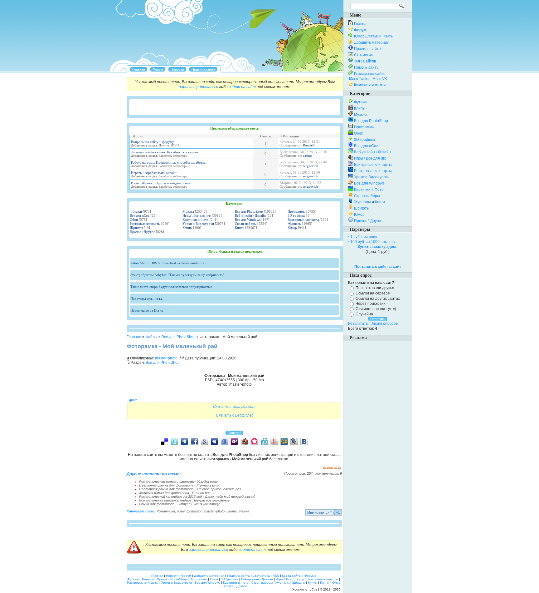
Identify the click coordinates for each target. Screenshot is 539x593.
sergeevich (310, 166)
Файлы (151, 337)
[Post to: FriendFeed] (224, 441)
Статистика (364, 55)
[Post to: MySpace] (214, 441)
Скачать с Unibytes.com (234, 406)
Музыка (188, 211)
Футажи (136, 211)
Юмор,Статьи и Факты (374, 36)
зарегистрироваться (198, 87)
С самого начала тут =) (376, 309)
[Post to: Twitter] (174, 441)
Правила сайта (367, 49)
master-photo (214, 511)
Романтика (166, 511)
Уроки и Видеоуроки (198, 223)
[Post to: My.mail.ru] (284, 441)
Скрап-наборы (245, 223)
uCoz (313, 589)
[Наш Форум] (157, 69)
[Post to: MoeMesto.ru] (264, 441)
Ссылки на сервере (373, 293)
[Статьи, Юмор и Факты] (177, 69)
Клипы (187, 228)
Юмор (292, 228)
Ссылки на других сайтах (378, 298)
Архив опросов (384, 323)
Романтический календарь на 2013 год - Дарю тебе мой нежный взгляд (197, 496)
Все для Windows (247, 219)
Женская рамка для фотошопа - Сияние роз (174, 493)
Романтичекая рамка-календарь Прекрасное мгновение (184, 500)
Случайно (364, 314)
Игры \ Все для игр (196, 215)
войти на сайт (242, 87)
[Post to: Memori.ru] (254, 441)
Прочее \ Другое (142, 232)
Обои (134, 219)
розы (181, 511)
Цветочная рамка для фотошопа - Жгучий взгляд (179, 485)
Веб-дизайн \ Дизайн (250, 215)
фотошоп (194, 511)
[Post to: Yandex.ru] (274, 441)
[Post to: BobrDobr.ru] (244, 441)
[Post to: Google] (204, 441)
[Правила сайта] (203, 69)
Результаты (358, 323)
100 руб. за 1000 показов (372, 242)
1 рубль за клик (363, 237)
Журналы (294, 223)
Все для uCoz (139, 215)
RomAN (309, 145)
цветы (231, 511)
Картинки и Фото (195, 219)
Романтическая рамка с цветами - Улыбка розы (178, 481)
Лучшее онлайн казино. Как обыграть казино (164, 152)
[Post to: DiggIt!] (184, 441)
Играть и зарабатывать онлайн (154, 173)
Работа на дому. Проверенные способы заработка (168, 162)
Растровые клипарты (145, 223)
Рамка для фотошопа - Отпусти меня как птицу (179, 504)
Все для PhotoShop (249, 211)
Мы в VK (379, 79)
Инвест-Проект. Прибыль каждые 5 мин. (161, 183)
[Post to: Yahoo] (234, 441)
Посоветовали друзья (375, 288)
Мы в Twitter (359, 79)
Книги (239, 228)
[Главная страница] (138, 69)
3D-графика (296, 215)
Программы (296, 211)
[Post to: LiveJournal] (294, 441)
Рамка (244, 511)
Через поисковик (370, 303)
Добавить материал (371, 42)
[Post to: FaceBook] (194, 441)
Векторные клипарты (303, 219)
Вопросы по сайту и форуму (152, 142)
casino (307, 155)
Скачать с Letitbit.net (234, 415)
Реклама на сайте (370, 74)
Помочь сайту (366, 67)
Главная (134, 337)
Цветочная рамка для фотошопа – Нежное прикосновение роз (190, 489)
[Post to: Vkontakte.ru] (304, 441)
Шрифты (136, 228)
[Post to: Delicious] (164, 441)
